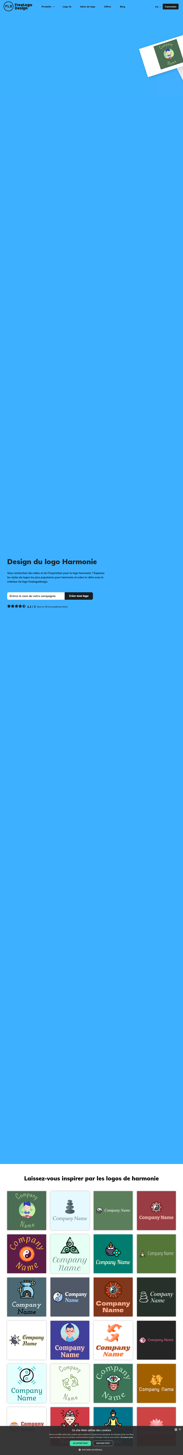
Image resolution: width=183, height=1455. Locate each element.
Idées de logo (87, 6)
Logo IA (67, 6)
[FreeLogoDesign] (21, 6)
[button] (91, 1450)
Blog (122, 6)
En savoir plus (127, 1437)
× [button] (180, 1429)
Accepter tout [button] (80, 1443)
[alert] (91, 1440)
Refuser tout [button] (103, 1443)
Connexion (170, 6)
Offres (107, 6)
